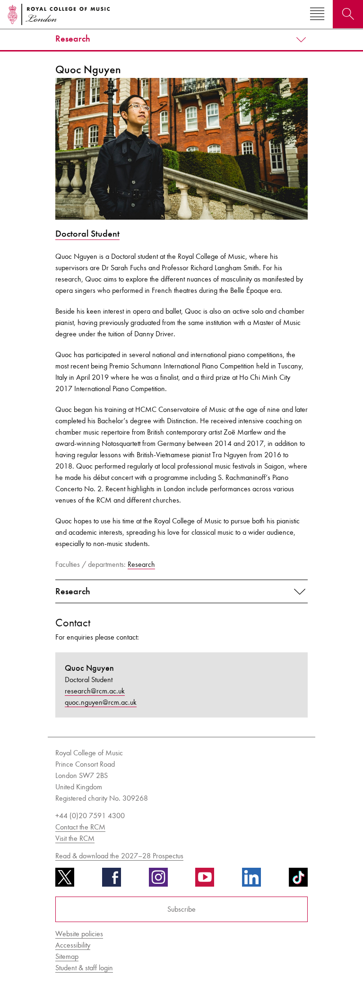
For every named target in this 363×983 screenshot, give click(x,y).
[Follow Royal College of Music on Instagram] (158, 880)
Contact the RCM (80, 826)
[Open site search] (348, 14)
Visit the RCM (75, 838)
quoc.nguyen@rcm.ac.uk (101, 702)
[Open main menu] (317, 14)
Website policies (79, 933)
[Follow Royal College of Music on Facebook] (111, 880)
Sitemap (66, 956)
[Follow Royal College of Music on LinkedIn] (251, 880)
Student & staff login (84, 967)
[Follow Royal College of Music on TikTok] (298, 880)
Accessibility (72, 944)
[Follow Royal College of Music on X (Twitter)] (64, 880)
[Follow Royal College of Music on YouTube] (204, 880)
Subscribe (181, 909)
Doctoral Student (87, 233)
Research (72, 38)
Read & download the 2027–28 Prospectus (119, 855)
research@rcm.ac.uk (95, 690)
